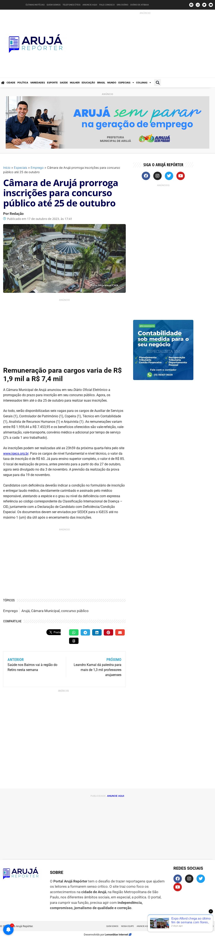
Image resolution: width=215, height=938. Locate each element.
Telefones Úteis (71, 5)
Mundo (111, 82)
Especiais (124, 82)
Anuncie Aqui (90, 5)
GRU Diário (122, 5)
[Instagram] (198, 5)
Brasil (101, 82)
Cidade (11, 82)
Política (22, 82)
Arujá (25, 611)
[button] (157, 82)
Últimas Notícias (35, 5)
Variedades (37, 82)
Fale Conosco (107, 5)
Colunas (141, 82)
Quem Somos (53, 5)
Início (6, 167)
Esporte (52, 82)
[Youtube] (211, 5)
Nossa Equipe (127, 926)
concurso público (75, 611)
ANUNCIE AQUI (115, 795)
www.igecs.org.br (15, 453)
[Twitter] (204, 5)
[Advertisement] (146, 44)
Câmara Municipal (45, 611)
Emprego (37, 167)
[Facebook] (191, 5)
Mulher (75, 82)
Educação (88, 82)
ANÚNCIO (145, 12)
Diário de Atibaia (139, 5)
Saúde (64, 82)
